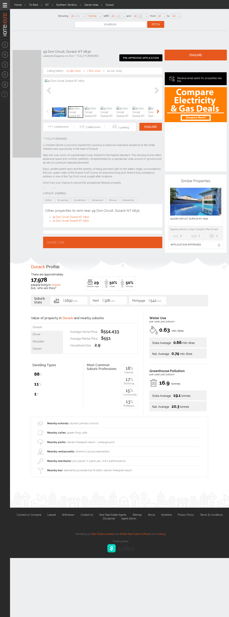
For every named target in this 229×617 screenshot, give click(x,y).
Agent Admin (128, 518)
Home (18, 4)
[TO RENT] (5, 54)
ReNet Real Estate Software (135, 534)
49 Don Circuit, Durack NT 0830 (70, 217)
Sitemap (137, 514)
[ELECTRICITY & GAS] (5, 95)
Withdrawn (68, 514)
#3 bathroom (80, 200)
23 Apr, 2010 (73, 70)
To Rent (33, 4)
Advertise (166, 514)
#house (113, 200)
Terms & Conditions (211, 514)
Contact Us (87, 514)
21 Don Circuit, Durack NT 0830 (70, 220)
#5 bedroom (97, 200)
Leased (51, 514)
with (106, 16)
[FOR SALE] (5, 44)
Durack (110, 4)
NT (47, 4)
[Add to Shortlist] (219, 245)
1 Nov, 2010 (94, 70)
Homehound (5, 19)
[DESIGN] (5, 75)
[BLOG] (5, 85)
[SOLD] (5, 65)
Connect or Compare (29, 514)
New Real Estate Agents (112, 514)
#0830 (48, 200)
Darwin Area (91, 4)
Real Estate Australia (102, 534)
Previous (47, 114)
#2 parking (63, 200)
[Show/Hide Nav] (5, 5)
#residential (128, 200)
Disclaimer (109, 518)
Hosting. (161, 534)
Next (158, 114)
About (151, 514)
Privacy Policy (186, 514)
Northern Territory (66, 4)
